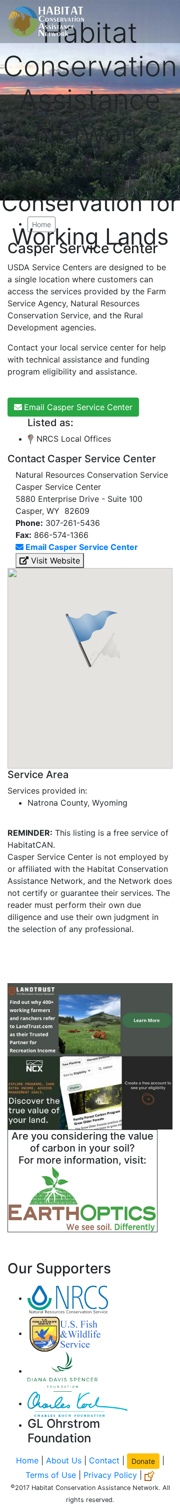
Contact (104, 1460)
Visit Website (54, 560)
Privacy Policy (110, 1475)
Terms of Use (51, 1475)
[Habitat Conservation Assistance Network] (46, 21)
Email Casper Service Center (78, 407)
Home (41, 224)
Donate (143, 1461)
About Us (64, 1460)
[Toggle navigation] (158, 22)
